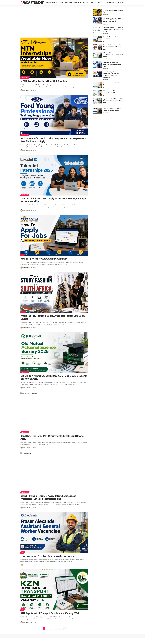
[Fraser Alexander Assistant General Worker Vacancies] (54, 532)
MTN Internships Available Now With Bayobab (43, 81)
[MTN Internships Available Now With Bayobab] (54, 58)
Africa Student (32, 3)
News (23, 312)
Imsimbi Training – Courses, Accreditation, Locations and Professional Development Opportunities (48, 497)
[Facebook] (118, 2)
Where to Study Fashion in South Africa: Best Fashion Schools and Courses (53, 317)
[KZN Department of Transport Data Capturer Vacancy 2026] (54, 589)
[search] (123, 2)
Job (23, 254)
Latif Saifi (25, 90)
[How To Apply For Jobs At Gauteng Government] (54, 235)
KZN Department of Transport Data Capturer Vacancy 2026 (49, 613)
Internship (25, 77)
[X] (120, 2)
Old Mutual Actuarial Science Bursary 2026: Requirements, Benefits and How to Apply (53, 377)
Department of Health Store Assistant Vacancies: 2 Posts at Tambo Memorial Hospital (113, 100)
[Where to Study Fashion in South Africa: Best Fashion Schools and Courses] (54, 292)
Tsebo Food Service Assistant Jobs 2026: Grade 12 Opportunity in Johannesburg (112, 110)
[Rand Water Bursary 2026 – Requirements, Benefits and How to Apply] (54, 412)
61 (56, 628)
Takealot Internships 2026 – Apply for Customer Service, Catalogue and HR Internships (53, 200)
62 (59, 628)
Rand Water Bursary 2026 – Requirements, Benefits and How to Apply (52, 437)
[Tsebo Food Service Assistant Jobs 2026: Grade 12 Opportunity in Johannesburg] (97, 111)
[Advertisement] (54, 21)
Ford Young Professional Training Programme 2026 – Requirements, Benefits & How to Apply (53, 140)
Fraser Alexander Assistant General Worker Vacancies (47, 555)
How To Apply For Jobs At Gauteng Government (43, 258)
